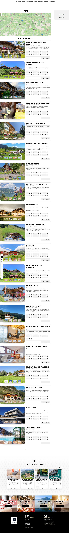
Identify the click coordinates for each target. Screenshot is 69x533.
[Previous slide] (59, 467)
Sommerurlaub (27, 523)
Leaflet (50, 35)
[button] (42, 35)
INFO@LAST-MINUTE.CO (48, 523)
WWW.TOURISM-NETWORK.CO (49, 524)
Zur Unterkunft (46, 58)
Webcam (26, 520)
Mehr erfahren (60, 506)
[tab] (11, 477)
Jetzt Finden (8, 506)
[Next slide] (62, 467)
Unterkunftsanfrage (28, 519)
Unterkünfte (27, 522)
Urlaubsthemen (27, 524)
